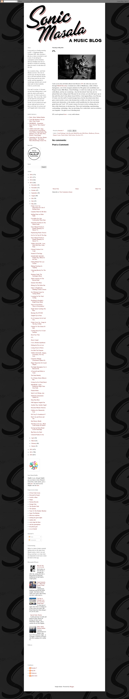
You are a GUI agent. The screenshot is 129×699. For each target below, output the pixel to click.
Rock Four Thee (35, 335)
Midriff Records (62, 85)
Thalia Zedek (64, 135)
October (33, 190)
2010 (31, 454)
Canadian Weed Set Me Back (38, 211)
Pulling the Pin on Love (37, 345)
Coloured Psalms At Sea (37, 434)
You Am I (78, 135)
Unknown (33, 673)
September (34, 193)
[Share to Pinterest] (75, 131)
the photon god (33, 526)
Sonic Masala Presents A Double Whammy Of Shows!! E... (37, 228)
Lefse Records (69, 133)
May (32, 203)
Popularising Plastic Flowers (38, 232)
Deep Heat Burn (35, 400)
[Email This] (68, 131)
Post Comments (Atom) (66, 192)
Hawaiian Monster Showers (38, 407)
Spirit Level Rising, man (37, 393)
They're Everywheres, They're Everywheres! (37, 305)
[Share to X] (72, 131)
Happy (31, 499)
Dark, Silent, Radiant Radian (37, 117)
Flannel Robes (35, 390)
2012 (31, 449)
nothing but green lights (35, 517)
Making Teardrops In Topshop (36, 266)
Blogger (72, 686)
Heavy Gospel (34, 340)
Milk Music (85, 133)
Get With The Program (37, 350)
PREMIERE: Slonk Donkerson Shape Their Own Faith (38, 386)
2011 (31, 452)
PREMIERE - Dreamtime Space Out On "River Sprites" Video (37, 125)
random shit (32, 520)
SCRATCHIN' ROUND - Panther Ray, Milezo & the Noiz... (38, 257)
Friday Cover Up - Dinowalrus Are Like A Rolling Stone (38, 207)
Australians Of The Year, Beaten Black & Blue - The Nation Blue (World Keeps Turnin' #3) (38, 139)
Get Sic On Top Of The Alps (38, 235)
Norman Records (33, 502)
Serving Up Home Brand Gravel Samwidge (37, 428)
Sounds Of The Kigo (36, 253)
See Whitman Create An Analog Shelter (37, 292)
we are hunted (33, 529)
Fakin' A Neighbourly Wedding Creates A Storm (38, 288)
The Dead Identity (36, 375)
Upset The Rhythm (34, 513)
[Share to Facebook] (74, 131)
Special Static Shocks (36, 615)
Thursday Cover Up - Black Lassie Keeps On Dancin (38, 424)
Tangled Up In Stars (36, 315)
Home (77, 189)
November (34, 187)
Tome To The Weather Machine (37, 511)
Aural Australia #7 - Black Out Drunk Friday (41, 583)
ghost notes (34, 675)
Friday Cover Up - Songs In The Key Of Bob (38, 323)
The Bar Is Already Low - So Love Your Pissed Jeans (41, 601)
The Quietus (32, 508)
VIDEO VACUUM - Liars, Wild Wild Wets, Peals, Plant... (38, 245)
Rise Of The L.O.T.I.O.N (40, 566)
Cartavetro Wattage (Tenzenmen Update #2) (38, 359)
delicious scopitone (34, 515)
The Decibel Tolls (34, 506)
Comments (33, 540)
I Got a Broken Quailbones (38, 342)
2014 (31, 180)
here (65, 114)
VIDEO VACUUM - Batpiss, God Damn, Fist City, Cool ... (38, 354)
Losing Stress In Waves (37, 348)
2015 (31, 177)
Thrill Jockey (71, 135)
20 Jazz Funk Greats (34, 493)
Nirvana (97, 133)
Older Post (98, 189)
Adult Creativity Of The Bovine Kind (37, 279)
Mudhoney (91, 133)
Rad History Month (36, 421)
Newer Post (56, 189)
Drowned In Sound (34, 495)
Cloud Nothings (61, 133)
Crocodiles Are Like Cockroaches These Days (38, 219)
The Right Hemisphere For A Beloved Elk (38, 367)
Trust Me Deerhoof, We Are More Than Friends (36, 120)
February (34, 443)
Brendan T (34, 668)
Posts (31, 537)
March (33, 440)
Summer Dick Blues (36, 282)
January (33, 446)
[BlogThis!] (70, 131)
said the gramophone (34, 524)
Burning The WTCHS (37, 313)
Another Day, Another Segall (38, 405)
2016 (31, 174)
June (32, 201)
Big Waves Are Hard (36, 432)
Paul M (33, 670)
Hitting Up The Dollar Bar (38, 285)
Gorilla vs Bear (33, 497)
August (33, 195)
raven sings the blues (34, 522)
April (33, 438)
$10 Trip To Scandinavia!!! (38, 414)
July (32, 198)
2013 (31, 182)
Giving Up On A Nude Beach (39, 382)
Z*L (82, 83)
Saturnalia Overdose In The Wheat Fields (38, 223)
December (34, 185)
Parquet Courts (57, 135)
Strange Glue (32, 504)
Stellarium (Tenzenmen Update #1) (37, 396)
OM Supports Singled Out (38, 402)
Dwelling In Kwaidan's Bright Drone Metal (37, 301)
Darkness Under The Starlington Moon (36, 275)
